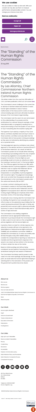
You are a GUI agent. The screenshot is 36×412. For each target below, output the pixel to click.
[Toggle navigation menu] (32, 39)
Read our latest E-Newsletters (8, 339)
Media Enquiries (5, 299)
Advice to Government (7, 315)
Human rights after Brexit (7, 310)
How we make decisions (7, 290)
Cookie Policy (4, 344)
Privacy (3, 341)
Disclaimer (4, 347)
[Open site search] (26, 39)
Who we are (4, 282)
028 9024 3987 (11, 383)
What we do (4, 284)
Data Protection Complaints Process (10, 357)
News (2, 297)
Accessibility (4, 349)
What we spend (5, 287)
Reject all (17, 26)
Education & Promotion (7, 320)
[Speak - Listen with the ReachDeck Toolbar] (33, 409)
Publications (4, 323)
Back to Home (4, 47)
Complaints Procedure (7, 359)
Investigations (4, 326)
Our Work (4, 307)
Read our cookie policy (9, 16)
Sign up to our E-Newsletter (8, 336)
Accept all (17, 21)
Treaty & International (6, 318)
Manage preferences (17, 31)
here (33, 101)
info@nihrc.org (8, 385)
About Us (4, 279)
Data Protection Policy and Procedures (11, 354)
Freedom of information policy (9, 352)
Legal (2, 313)
